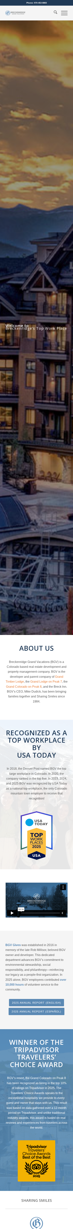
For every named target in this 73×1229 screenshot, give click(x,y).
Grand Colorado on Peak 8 (24, 686)
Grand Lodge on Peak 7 (46, 681)
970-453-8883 (40, 3)
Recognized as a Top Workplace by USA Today (36, 744)
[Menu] (62, 12)
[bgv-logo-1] (15, 12)
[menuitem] (53, 12)
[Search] (53, 12)
